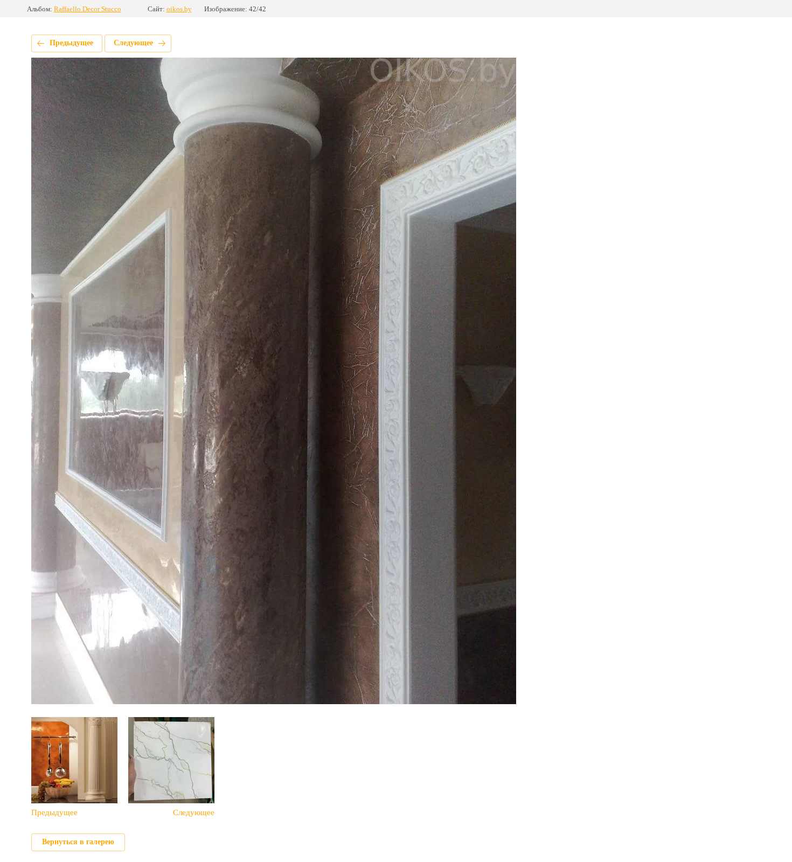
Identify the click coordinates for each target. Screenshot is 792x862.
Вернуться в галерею (78, 842)
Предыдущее (71, 43)
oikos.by (179, 9)
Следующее (133, 43)
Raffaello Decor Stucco (87, 9)
